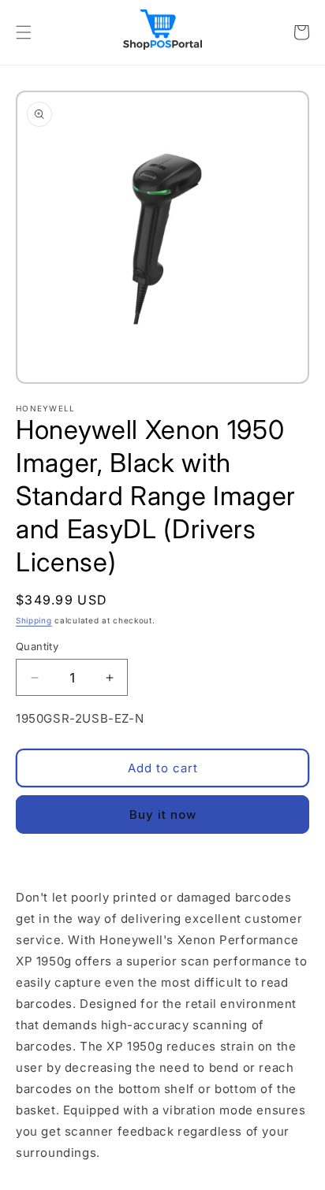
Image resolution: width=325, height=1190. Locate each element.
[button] (23, 32)
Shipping (34, 620)
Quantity (37, 646)
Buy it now (162, 814)
